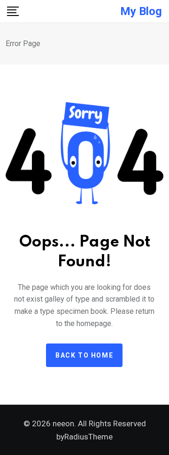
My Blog (141, 11)
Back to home (84, 355)
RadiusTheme (88, 436)
